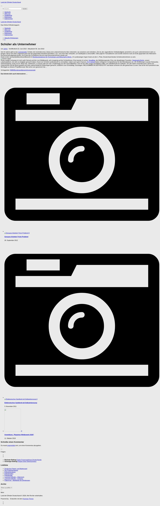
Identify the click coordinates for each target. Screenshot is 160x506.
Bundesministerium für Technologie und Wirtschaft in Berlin (52, 57)
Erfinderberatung (9, 472)
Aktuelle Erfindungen (11, 38)
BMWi (12, 70)
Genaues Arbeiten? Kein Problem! (16, 237)
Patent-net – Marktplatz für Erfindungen (17, 480)
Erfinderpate (8, 475)
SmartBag (92, 60)
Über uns (7, 13)
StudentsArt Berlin (138, 60)
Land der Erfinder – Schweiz (13, 479)
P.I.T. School (91, 62)
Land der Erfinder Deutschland (11, 2)
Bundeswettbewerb (20, 70)
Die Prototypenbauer (11, 470)
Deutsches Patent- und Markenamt (15, 469)
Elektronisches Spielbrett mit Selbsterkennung (20, 403)
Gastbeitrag (8, 15)
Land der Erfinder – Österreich (14, 477)
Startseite (7, 12)
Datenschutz (8, 19)
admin (6, 49)
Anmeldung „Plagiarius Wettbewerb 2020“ (19, 435)
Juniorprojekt (22, 52)
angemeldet (11, 445)
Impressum (8, 17)
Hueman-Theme (28, 499)
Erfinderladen (8, 474)
